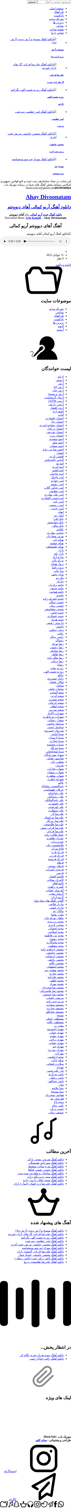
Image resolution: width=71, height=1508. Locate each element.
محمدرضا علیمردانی (52, 990)
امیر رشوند (57, 484)
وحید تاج (59, 1102)
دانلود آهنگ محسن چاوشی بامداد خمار (41, 1254)
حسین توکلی (56, 602)
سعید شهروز (56, 699)
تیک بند (60, 577)
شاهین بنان (57, 761)
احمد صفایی (56, 446)
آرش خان (58, 390)
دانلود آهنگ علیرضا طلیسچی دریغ (44, 1261)
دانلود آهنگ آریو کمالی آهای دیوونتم (39, 206)
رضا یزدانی (57, 661)
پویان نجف (57, 574)
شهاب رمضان (55, 772)
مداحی (60, 25)
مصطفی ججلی (55, 1018)
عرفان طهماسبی (53, 789)
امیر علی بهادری (54, 494)
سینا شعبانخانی (55, 751)
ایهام (61, 512)
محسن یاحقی (56, 959)
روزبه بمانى (57, 668)
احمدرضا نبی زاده (53, 449)
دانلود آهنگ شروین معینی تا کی (45, 1159)
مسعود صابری (55, 1008)
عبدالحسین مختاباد (53, 786)
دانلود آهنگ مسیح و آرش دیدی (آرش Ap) (39, 1230)
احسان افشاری (54, 418)
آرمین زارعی (56, 404)
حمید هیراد (57, 619)
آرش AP (58, 387)
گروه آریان (57, 897)
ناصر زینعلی (56, 1077)
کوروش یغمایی (55, 890)
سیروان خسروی (54, 730)
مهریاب (59, 1053)
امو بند (60, 463)
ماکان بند (58, 911)
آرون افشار (57, 407)
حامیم (60, 595)
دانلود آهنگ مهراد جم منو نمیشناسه (43, 1248)
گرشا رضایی (56, 893)
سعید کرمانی (56, 702)
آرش (61, 383)
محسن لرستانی (54, 956)
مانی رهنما (57, 914)
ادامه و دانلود (63, 264)
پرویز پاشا (58, 567)
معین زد (59, 1025)
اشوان (60, 453)
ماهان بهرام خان (54, 918)
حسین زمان (56, 605)
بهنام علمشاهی (55, 546)
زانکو (61, 675)
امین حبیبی (57, 508)
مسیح (60, 1015)
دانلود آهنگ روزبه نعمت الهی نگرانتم (42, 1237)
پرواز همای (57, 564)
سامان (60, 685)
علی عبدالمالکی (54, 800)
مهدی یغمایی (56, 1043)
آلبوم (61, 326)
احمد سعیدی (56, 439)
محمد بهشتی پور (54, 970)
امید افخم (58, 470)
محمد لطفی (56, 980)
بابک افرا (59, 518)
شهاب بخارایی (55, 768)
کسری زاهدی (56, 886)
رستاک (60, 640)
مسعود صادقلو (55, 1011)
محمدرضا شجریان (53, 987)
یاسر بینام (58, 1105)
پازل (61, 550)
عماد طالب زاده (54, 834)
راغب (60, 633)
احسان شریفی (55, 432)
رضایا (60, 664)
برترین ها (58, 22)
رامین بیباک (57, 636)
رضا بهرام (58, 643)
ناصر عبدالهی (56, 1081)
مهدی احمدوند (55, 1029)
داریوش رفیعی (55, 623)
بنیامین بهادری (55, 532)
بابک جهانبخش (55, 522)
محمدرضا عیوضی (53, 994)
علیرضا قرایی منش (52, 827)
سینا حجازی (57, 741)
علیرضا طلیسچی (53, 824)
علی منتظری (56, 810)
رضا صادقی (57, 650)
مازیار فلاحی (56, 904)
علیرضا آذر (57, 813)
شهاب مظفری (55, 775)
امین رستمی (56, 505)
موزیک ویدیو (56, 18)
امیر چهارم (57, 480)
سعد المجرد (57, 692)
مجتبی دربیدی (55, 921)
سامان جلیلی (56, 689)
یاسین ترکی (57, 1108)
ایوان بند (59, 515)
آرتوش (60, 380)
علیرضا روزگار (55, 820)
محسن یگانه (56, 963)
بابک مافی (58, 525)
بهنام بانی (58, 539)
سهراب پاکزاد (56, 713)
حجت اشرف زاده (53, 598)
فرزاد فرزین (56, 855)
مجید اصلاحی (56, 931)
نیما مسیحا (57, 1091)
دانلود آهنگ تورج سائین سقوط (46, 1166)
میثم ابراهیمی (55, 1056)
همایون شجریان (54, 1095)
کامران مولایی (55, 879)
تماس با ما (57, 32)
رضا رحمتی (57, 647)
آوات (61, 414)
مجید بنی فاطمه (54, 935)
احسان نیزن (56, 435)
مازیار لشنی (56, 907)
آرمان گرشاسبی (54, 397)
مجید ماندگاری (55, 942)
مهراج (60, 1067)
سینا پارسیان (56, 737)
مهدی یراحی (56, 1039)
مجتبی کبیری (56, 925)
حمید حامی (57, 612)
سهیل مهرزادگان (54, 754)
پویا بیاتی (59, 571)
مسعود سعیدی (55, 1004)
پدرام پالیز (58, 560)
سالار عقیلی (56, 682)
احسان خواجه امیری (51, 425)
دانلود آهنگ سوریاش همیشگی (46, 1162)
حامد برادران (56, 584)
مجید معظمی (56, 945)
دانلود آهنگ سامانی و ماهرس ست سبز (40, 1173)
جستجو (32, 2)
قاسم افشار (56, 876)
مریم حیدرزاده (55, 1001)
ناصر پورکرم (56, 1074)
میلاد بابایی (57, 1060)
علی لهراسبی (56, 807)
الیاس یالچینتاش (54, 459)
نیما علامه (58, 1088)
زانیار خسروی (55, 678)
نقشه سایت (57, 29)
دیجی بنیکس (56, 630)
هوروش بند (57, 1098)
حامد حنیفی (57, 588)
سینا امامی (57, 734)
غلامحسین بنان (55, 845)
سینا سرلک (57, 748)
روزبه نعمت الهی (54, 671)
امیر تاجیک (57, 477)
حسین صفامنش (54, 609)
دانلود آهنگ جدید (52, 214)
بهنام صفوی (57, 543)
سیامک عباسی (55, 723)
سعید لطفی (57, 706)
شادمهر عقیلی (55, 758)
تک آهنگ (59, 12)
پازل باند (59, 553)
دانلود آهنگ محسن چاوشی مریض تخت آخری (37, 1244)
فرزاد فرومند (56, 859)
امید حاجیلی (57, 473)
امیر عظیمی (56, 491)
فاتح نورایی (57, 848)
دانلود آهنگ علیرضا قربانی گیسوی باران (40, 1251)
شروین (59, 765)
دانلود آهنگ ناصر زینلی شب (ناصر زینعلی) (39, 1258)
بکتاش (60, 529)
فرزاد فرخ (58, 852)
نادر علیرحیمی (55, 1070)
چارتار (60, 581)
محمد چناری (56, 973)
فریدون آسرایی (55, 869)
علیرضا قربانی (55, 831)
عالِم (61, 782)
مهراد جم (58, 1046)
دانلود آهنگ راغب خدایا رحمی (46, 1358)
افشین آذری (56, 456)
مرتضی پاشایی (55, 997)
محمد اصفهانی (55, 966)
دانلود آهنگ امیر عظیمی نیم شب (44, 1241)
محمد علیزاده (56, 977)
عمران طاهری (55, 838)
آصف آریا (58, 411)
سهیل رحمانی (55, 720)
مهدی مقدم (57, 1036)
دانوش (60, 626)
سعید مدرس (56, 709)
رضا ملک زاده (55, 657)
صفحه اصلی (56, 8)
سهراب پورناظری (53, 716)
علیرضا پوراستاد (54, 817)
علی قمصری (56, 803)
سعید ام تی (57, 695)
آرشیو (60, 329)
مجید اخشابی (56, 928)
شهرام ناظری (55, 779)
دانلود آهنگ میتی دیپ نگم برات (45, 1176)
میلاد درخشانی (55, 1063)
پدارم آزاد (58, 557)
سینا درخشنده (55, 744)
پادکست (59, 15)
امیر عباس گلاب (54, 487)
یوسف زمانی (56, 1112)
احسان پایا (58, 421)
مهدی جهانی (56, 1032)
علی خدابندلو (56, 793)
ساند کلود (41, 1440)
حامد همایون (56, 591)
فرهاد (60, 862)
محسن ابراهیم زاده (52, 949)
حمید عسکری (55, 616)
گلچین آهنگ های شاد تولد (49, 900)
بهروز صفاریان (55, 536)
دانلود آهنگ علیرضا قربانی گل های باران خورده (36, 1234)
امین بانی (58, 501)
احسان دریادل (55, 428)
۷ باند (61, 376)
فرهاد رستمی (56, 866)
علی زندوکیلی (55, 796)
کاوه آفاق (58, 883)
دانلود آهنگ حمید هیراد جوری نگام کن (42, 1355)
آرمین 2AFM (56, 400)
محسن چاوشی (55, 952)
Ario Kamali (33, 217)
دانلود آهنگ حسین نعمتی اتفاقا (46, 1169)
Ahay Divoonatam (48, 196)
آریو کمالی (36, 214)
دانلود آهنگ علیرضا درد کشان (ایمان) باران (38, 1183)
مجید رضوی (56, 938)
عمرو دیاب (57, 841)
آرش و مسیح (56, 393)
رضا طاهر (58, 654)
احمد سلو (58, 442)
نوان (61, 1084)
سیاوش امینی (55, 727)
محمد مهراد (57, 984)
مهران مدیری (56, 1049)
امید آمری (58, 466)
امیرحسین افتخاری (52, 498)
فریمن (60, 872)
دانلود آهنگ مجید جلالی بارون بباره (43, 1180)
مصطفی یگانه (55, 1022)
